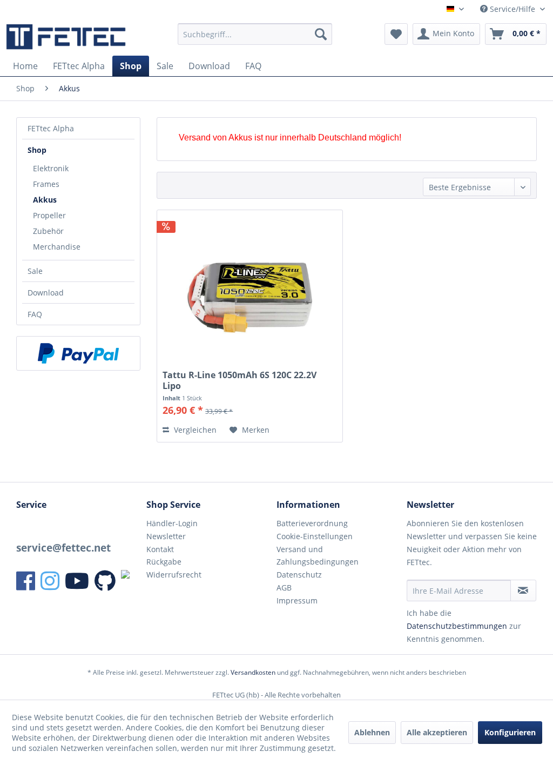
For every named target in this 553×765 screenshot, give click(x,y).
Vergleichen (194, 430)
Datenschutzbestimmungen (457, 626)
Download (46, 292)
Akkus (45, 199)
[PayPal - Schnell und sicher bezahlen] (78, 353)
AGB (284, 587)
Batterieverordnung (312, 523)
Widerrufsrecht (173, 574)
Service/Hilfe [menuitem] (512, 9)
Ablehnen (372, 732)
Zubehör (48, 231)
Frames (46, 184)
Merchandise (56, 246)
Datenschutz (299, 574)
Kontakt (160, 549)
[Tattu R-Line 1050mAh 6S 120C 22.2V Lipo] (250, 291)
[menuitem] (255, 34)
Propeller (49, 215)
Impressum (297, 600)
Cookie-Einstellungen (314, 536)
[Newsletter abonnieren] (523, 590)
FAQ (35, 314)
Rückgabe (163, 561)
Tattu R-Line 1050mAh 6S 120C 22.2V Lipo (239, 380)
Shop (37, 150)
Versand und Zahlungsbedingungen (317, 555)
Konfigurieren (510, 732)
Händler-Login (172, 523)
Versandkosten (253, 672)
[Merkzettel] (396, 34)
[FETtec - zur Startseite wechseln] (65, 36)
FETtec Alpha (51, 128)
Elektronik (51, 168)
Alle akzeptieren (437, 732)
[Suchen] (320, 34)
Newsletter (166, 536)
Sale (35, 271)
